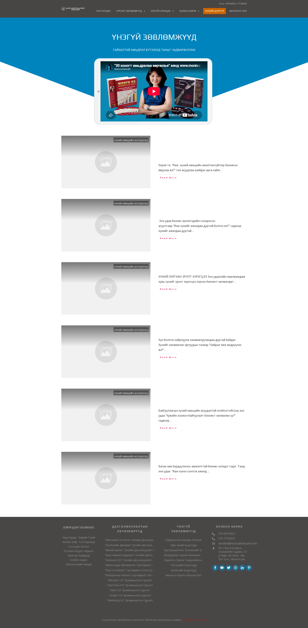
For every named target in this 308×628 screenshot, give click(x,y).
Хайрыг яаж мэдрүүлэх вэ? (192, 330)
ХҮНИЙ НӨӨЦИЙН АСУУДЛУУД (131, 140)
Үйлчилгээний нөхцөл (194, 619)
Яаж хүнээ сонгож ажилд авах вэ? (201, 456)
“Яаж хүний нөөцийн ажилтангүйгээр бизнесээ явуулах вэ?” (201, 147)
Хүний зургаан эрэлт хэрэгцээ (195, 267)
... (221, 170)
